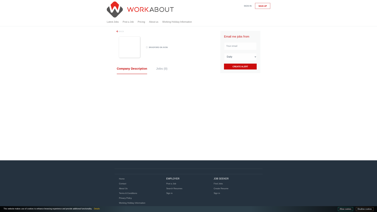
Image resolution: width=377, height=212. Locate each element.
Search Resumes (174, 188)
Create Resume (221, 188)
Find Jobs (218, 183)
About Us (123, 188)
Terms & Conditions (128, 193)
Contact (122, 183)
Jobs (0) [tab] (161, 68)
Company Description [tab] (132, 68)
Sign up (262, 6)
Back (121, 31)
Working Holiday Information (132, 203)
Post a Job (171, 183)
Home (122, 179)
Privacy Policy (125, 198)
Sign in (248, 6)
